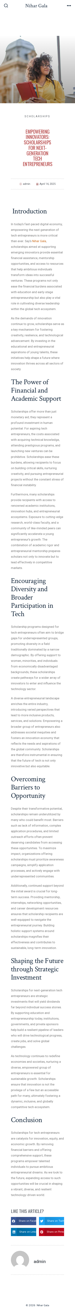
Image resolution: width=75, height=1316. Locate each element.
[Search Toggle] (6, 6)
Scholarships (37, 116)
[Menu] (69, 6)
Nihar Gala (39, 241)
